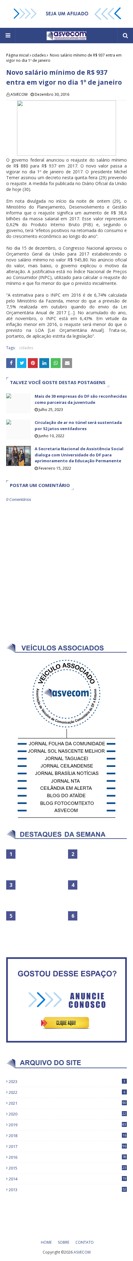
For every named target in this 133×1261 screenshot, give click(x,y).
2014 (67, 1179)
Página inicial (17, 55)
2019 (67, 1125)
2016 (67, 1157)
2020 (67, 1114)
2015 (67, 1168)
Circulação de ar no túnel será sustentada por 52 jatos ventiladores (78, 425)
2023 (67, 1081)
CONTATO (84, 1242)
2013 (67, 1189)
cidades (39, 55)
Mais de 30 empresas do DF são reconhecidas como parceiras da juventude (81, 399)
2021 (67, 1103)
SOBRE (63, 1242)
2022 (67, 1092)
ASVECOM (19, 94)
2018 (67, 1135)
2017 (67, 1146)
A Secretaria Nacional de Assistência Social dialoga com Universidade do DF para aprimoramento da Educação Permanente (79, 454)
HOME (46, 1242)
